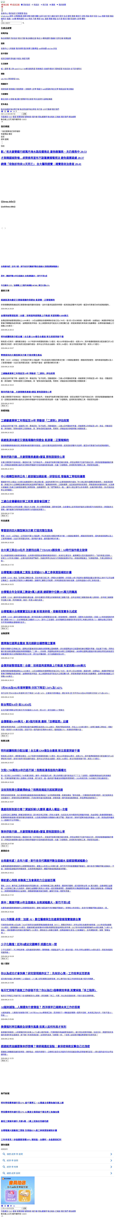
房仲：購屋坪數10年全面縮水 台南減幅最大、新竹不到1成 (35, 902)
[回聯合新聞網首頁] (2, 2)
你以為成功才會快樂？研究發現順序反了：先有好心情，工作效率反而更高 (45, 973)
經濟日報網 (5, 59)
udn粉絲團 (43, 48)
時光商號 (29, 99)
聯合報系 (51, 117)
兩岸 (91, 16)
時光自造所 (38, 99)
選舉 (29, 16)
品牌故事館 (47, 99)
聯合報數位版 (31, 38)
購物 (83, 19)
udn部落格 (47, 89)
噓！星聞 (4, 69)
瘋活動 (17, 99)
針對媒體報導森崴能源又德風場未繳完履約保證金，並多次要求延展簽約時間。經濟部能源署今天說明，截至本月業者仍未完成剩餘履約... (55, 445)
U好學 (78, 19)
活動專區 (34, 48)
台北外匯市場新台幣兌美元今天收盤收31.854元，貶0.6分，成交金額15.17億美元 (32, 710)
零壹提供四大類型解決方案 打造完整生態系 (21, 355)
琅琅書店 (12, 89)
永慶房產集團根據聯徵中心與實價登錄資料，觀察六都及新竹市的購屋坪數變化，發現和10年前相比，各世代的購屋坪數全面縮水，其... (54, 908)
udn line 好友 (52, 48)
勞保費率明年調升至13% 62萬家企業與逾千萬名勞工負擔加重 (30, 1112)
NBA (26, 19)
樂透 (24, 59)
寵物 (69, 16)
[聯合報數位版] (2, 7)
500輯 (14, 19)
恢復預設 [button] (4, 134)
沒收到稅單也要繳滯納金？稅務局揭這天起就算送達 (32, 789)
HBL (42, 19)
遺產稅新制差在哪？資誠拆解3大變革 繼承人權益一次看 (34, 809)
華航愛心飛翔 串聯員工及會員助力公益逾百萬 (28, 880)
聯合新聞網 (5, 38)
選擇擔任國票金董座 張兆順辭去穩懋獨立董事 (28, 643)
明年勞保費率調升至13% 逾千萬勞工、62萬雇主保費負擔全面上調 (32, 1103)
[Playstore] (11, 111)
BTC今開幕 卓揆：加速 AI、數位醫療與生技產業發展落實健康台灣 (41, 919)
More (4, 406)
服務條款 (28, 117)
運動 (37, 16)
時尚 (30, 19)
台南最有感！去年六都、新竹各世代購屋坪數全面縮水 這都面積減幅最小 (44, 860)
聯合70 (39, 38)
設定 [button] (2, 137)
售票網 (23, 99)
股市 (57, 16)
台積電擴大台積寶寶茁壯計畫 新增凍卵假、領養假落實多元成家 (39, 611)
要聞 (25, 16)
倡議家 (53, 38)
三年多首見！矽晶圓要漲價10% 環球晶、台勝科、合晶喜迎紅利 (31, 1139)
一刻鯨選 (27, 89)
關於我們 (55, 109)
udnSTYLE (18, 69)
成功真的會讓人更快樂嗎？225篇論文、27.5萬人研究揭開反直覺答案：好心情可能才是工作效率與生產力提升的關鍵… (48, 979)
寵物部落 (58, 69)
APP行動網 (47, 109)
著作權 (35, 117)
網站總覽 (72, 117)
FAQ (10, 117)
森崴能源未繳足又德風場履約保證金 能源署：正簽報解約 (28, 300)
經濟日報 (15, 5)
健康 (73, 16)
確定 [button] (10, 134)
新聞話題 (67, 38)
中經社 (19, 59)
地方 (49, 16)
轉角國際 (20, 19)
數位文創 (4, 99)
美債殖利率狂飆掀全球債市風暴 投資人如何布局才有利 (33, 1026)
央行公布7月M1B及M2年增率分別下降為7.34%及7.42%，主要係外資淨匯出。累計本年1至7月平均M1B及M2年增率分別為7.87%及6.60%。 (55, 693)
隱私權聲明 (42, 117)
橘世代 (78, 16)
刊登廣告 (4, 117)
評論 (87, 16)
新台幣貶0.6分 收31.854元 (16, 704)
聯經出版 (62, 89)
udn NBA (4, 79)
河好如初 (26, 5)
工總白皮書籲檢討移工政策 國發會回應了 (25, 501)
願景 (53, 5)
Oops (99, 16)
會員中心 (4, 13)
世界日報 (59, 38)
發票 (28, 59)
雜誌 (112, 16)
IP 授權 (11, 99)
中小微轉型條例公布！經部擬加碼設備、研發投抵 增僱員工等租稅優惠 (43, 476)
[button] (57, 9)
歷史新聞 (27, 48)
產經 (53, 16)
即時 (11, 16)
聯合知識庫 (5, 109)
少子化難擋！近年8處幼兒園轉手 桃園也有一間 (29, 944)
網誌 (54, 19)
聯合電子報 (14, 109)
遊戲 (46, 19)
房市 (61, 16)
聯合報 (6, 5)
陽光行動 (66, 19)
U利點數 (12, 48)
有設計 (36, 5)
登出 (25, 13)
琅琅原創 (19, 89)
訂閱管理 (19, 13)
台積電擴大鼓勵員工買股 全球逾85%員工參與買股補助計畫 (36, 572)
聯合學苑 (32, 109)
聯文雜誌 (70, 89)
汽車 (34, 19)
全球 (41, 16)
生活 (65, 16)
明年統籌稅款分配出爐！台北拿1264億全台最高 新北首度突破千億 (32, 336)
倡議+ (9, 19)
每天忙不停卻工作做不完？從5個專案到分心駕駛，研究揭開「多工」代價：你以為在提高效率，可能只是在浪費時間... (48, 996)
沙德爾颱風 (18, 16)
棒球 (38, 19)
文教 (83, 16)
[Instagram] (5, 111)
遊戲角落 (31, 69)
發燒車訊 (39, 69)
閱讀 (103, 16)
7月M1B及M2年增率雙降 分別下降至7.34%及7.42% (31, 687)
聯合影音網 (24, 109)
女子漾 (59, 19)
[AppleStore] (14, 111)
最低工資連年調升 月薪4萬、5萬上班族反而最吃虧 (25, 1121)
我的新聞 (62, 5)
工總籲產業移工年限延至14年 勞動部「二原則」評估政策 (28, 373)
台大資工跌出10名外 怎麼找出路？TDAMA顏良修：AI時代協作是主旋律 (44, 550)
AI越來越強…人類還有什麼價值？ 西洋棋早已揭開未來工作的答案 (40, 1007)
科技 (95, 16)
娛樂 (33, 16)
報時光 (3, 19)
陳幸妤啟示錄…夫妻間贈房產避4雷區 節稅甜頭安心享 (26, 392)
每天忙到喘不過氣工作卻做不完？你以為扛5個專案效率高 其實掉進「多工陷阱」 (49, 990)
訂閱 (24, 114)
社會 (45, 16)
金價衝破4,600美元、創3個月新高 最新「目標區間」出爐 (34, 721)
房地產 (13, 59)
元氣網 (46, 69)
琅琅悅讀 (4, 89)
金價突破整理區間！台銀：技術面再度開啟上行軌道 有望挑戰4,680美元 (34, 315)
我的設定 (12, 13)
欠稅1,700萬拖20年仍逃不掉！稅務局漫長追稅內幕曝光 (33, 770)
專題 (50, 19)
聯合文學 (54, 89)
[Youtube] (8, 111)
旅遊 (107, 16)
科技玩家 (66, 69)
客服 (14, 117)
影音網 (73, 19)
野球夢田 (11, 79)
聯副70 (39, 89)
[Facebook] (2, 111)
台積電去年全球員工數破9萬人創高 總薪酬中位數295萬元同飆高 (39, 591)
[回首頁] (4, 2)
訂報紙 (58, 117)
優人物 (11, 69)
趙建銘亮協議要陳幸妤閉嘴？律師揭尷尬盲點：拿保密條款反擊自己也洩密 (45, 1046)
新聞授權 (20, 117)
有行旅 (45, 5)
